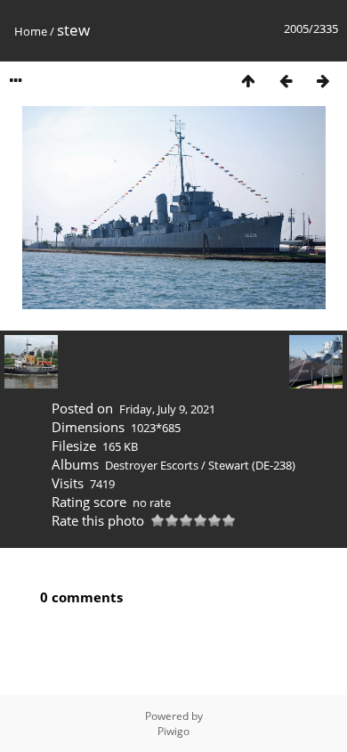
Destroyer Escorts (151, 465)
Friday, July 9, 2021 (167, 409)
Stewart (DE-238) (251, 465)
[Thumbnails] (248, 80)
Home (30, 31)
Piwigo (173, 731)
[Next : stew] (323, 80)
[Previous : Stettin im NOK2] (285, 80)
